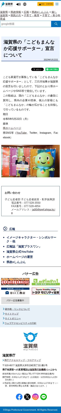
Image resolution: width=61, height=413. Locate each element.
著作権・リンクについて (17, 309)
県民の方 (16, 15)
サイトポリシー (13, 318)
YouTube (21, 132)
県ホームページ (12, 128)
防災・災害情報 (47, 4)
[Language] (25, 4)
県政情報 (16, 12)
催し (54, 12)
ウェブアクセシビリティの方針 (20, 323)
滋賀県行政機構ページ (41, 369)
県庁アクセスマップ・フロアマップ (22, 360)
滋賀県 (4, 12)
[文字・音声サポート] (18, 4)
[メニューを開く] (57, 4)
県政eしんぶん (40, 12)
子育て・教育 (31, 15)
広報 (26, 12)
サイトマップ (12, 313)
